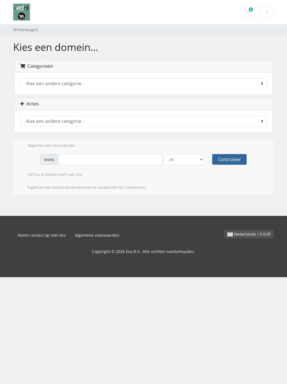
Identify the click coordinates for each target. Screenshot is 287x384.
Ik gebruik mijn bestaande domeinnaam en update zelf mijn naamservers (87, 187)
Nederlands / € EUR (252, 234)
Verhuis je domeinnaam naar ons (55, 174)
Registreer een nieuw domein (51, 145)
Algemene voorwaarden (97, 235)
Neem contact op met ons (42, 235)
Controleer (229, 159)
